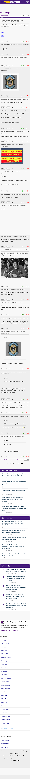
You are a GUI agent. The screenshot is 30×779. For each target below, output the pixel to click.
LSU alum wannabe (10, 372)
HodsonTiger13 (9, 99)
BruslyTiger (8, 236)
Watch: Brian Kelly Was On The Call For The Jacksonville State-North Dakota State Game (14, 508)
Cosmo (7, 110)
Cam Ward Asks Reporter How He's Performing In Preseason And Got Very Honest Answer (13, 546)
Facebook (4, 630)
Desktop (16, 753)
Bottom (6, 15)
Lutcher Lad (8, 21)
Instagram (15, 630)
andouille (7, 194)
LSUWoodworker (9, 69)
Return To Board (4, 459)
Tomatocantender (9, 131)
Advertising (12, 756)
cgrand (7, 416)
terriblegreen (8, 318)
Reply (2, 41)
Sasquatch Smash (10, 331)
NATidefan (8, 57)
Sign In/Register (25, 751)
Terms (24, 756)
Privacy (5, 756)
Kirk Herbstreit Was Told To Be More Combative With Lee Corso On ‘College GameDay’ (13, 523)
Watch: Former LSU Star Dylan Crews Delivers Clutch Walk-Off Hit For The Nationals (12, 499)
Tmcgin (7, 302)
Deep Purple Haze (10, 44)
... (14, 40)
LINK (2, 32)
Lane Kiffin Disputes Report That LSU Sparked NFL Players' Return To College (15, 578)
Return (2, 15)
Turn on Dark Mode (15, 760)
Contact (19, 756)
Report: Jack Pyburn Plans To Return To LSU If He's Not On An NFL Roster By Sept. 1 (15, 596)
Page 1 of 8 (24, 15)
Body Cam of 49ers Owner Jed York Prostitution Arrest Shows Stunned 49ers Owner (16, 605)
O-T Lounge (5, 13)
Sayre (6, 436)
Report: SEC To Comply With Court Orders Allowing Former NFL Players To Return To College (14, 483)
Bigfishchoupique (10, 172)
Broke (6, 289)
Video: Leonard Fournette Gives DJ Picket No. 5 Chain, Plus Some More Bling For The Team (16, 587)
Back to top (4, 751)
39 (9, 41)
